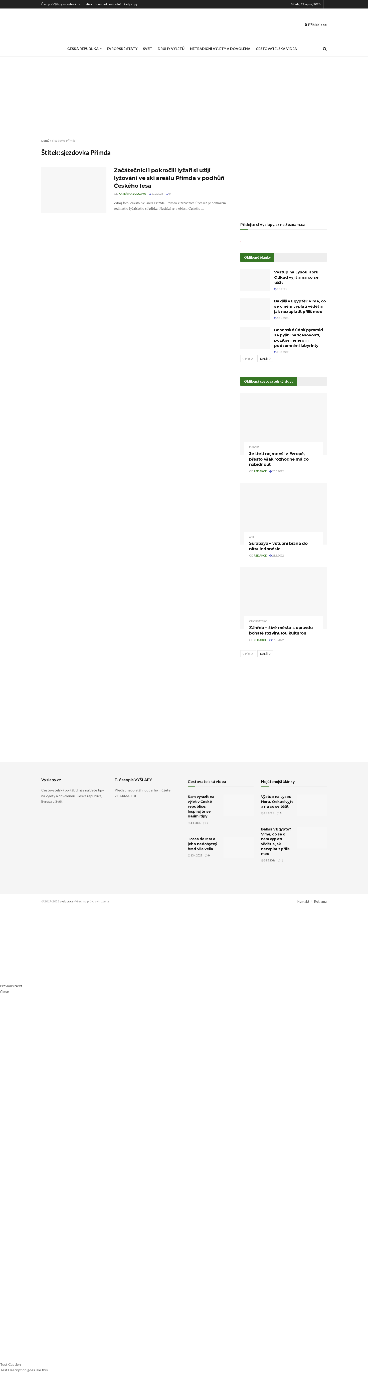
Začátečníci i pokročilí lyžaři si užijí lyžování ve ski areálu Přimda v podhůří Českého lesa (169, 178)
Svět (147, 48)
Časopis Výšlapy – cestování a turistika (66, 4)
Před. (249, 358)
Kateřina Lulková (132, 193)
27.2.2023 (157, 193)
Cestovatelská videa (276, 48)
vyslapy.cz (66, 901)
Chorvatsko (258, 621)
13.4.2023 (196, 855)
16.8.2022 (278, 640)
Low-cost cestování (108, 4)
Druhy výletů (171, 48)
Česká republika (83, 48)
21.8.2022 (282, 352)
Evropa (254, 447)
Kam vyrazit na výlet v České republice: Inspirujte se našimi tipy (201, 806)
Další (264, 358)
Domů (45, 140)
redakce (260, 471)
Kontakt (303, 901)
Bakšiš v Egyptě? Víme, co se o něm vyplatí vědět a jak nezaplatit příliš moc (300, 306)
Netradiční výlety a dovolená (220, 48)
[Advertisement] (184, 93)
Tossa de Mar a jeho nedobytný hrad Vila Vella (202, 844)
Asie (252, 537)
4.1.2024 (195, 822)
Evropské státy (122, 48)
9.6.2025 (281, 289)
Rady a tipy (130, 4)
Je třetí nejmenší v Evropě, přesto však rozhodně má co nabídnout (279, 459)
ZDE (133, 796)
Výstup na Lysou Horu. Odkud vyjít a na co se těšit (296, 277)
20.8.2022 (278, 471)
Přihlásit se (317, 24)
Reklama (320, 901)
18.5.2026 (282, 318)
